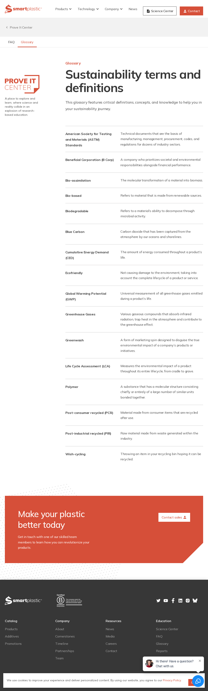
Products (11, 629)
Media (110, 636)
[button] (64, 8)
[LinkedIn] (173, 600)
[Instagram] (187, 600)
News (133, 9)
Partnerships (64, 651)
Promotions (13, 644)
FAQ (11, 42)
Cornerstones (65, 636)
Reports (162, 651)
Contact (111, 651)
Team (59, 658)
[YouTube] (165, 600)
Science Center (167, 629)
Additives (12, 636)
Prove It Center (21, 27)
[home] (23, 8)
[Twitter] (158, 600)
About (59, 629)
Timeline (61, 644)
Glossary (27, 42)
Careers (111, 644)
